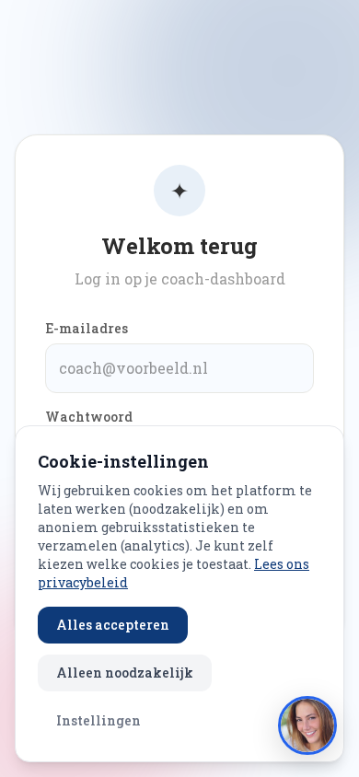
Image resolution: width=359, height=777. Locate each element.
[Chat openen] (307, 725)
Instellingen (98, 720)
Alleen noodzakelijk (124, 672)
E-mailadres (86, 328)
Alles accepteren (112, 624)
